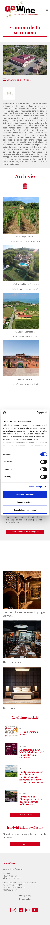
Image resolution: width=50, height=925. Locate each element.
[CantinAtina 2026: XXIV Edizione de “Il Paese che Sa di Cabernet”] (11, 749)
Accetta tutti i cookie (25, 494)
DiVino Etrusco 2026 (28, 733)
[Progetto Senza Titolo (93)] (22, 639)
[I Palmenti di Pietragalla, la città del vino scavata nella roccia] (11, 796)
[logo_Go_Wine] (21, 10)
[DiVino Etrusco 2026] (11, 731)
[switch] (43, 462)
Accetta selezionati (25, 502)
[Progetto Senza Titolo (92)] (22, 685)
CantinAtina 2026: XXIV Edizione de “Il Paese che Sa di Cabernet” (31, 753)
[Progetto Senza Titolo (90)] (22, 590)
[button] (47, 9)
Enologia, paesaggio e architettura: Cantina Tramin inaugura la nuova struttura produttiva (31, 777)
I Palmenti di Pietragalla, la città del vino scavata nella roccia (30, 800)
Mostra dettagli (35, 487)
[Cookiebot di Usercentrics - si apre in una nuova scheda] (36, 412)
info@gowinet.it (9, 890)
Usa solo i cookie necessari (25, 510)
